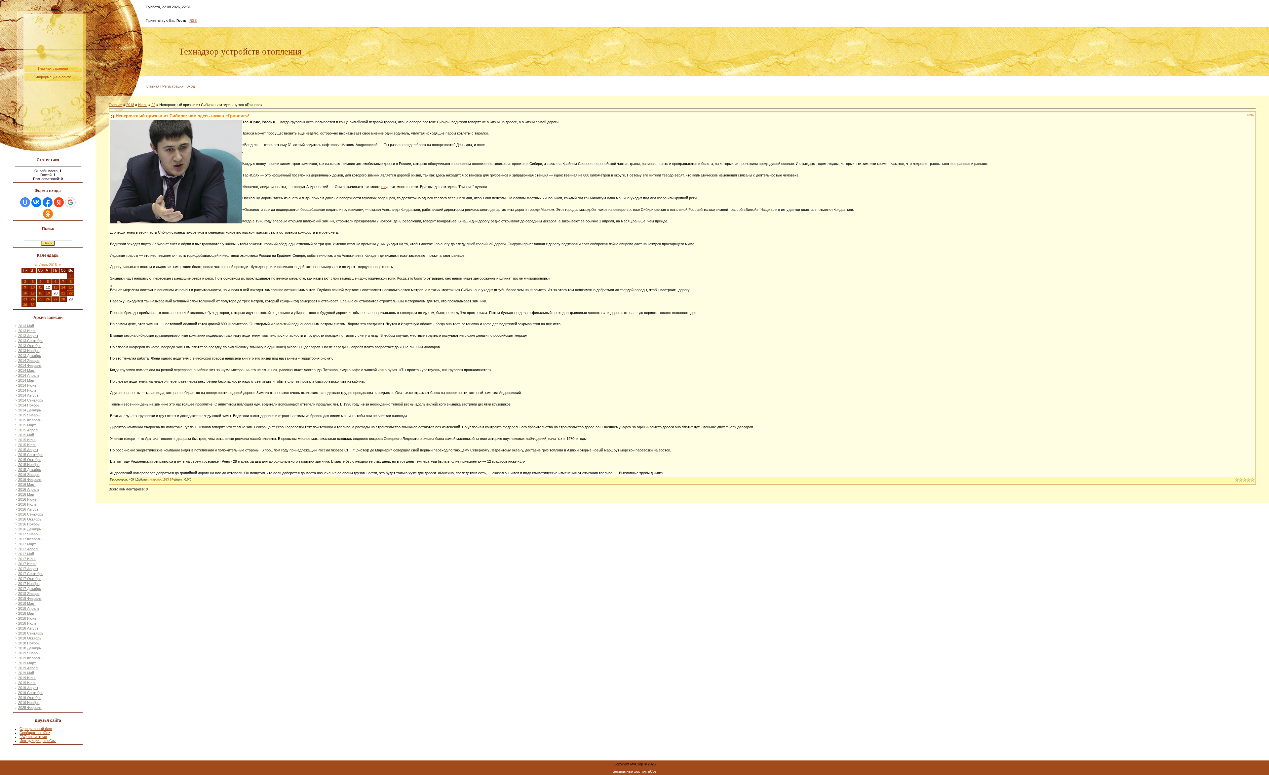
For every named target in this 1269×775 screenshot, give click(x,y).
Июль (142, 105)
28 (63, 299)
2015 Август (28, 450)
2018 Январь (29, 594)
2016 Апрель (28, 489)
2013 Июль (27, 331)
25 (40, 299)
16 (25, 293)
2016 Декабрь (29, 529)
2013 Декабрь (29, 356)
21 (63, 293)
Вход (190, 86)
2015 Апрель (28, 430)
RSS (193, 20)
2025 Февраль (30, 708)
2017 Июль (27, 564)
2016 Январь (29, 475)
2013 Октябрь (29, 346)
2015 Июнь (27, 440)
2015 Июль (27, 445)
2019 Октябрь (29, 698)
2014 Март (27, 370)
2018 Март (27, 603)
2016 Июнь (27, 499)
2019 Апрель (28, 668)
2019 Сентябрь (30, 693)
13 (56, 287)
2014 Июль (27, 390)
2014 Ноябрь (29, 405)
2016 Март (27, 484)
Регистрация (172, 86)
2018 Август (28, 628)
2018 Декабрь (29, 648)
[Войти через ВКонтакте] (36, 202)
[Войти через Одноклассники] (48, 214)
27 (56, 299)
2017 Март (27, 544)
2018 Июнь (27, 618)
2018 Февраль (30, 599)
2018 (130, 105)
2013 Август (28, 336)
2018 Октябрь (29, 638)
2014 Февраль (30, 366)
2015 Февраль (30, 420)
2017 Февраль (30, 539)
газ (383, 187)
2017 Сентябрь (30, 574)
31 (33, 305)
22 (71, 293)
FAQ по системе (33, 737)
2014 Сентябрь (30, 400)
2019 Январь (29, 653)
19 (48, 293)
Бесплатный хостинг (630, 771)
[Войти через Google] (70, 202)
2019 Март (27, 663)
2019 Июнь (27, 678)
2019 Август (28, 688)
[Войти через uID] (25, 202)
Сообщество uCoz (34, 733)
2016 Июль (27, 504)
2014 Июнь (27, 385)
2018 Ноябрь (29, 643)
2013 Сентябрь (30, 341)
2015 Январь (29, 415)
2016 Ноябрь (29, 524)
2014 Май (26, 380)
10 (33, 287)
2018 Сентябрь (30, 633)
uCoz (652, 771)
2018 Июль (27, 623)
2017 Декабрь (29, 589)
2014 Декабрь (29, 410)
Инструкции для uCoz (37, 741)
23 (25, 299)
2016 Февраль (30, 480)
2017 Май (26, 554)
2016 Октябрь (29, 519)
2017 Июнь (27, 559)
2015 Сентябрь (30, 455)
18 (40, 293)
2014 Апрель (28, 375)
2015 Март (27, 425)
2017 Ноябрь (29, 584)
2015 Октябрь (29, 460)
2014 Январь (29, 361)
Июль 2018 (48, 265)
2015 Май (26, 435)
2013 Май (26, 326)
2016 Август (28, 509)
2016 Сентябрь (30, 514)
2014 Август (28, 395)
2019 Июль (27, 683)
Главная (152, 86)
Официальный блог (35, 729)
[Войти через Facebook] (48, 202)
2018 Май (26, 613)
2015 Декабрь (29, 470)
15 (71, 287)
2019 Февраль (30, 658)
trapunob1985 (159, 479)
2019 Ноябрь (29, 703)
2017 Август (28, 569)
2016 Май (26, 494)
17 (33, 293)
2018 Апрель (28, 608)
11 (40, 287)
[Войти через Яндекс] (59, 202)
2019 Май (26, 673)
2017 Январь (29, 534)
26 (48, 299)
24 (33, 299)
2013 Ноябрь (29, 351)
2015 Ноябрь (29, 465)
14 (63, 287)
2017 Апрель (28, 549)
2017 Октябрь (29, 579)
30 (25, 305)
